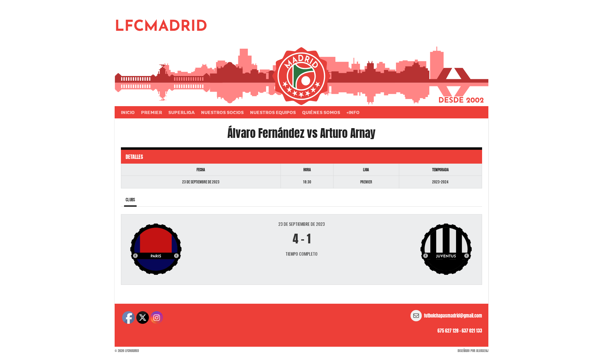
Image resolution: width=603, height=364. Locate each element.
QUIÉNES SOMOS (321, 112)
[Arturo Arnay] (417, 249)
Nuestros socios (222, 112)
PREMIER (151, 112)
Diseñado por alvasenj (473, 350)
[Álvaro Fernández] (185, 249)
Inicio (128, 112)
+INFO (353, 112)
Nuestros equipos (273, 112)
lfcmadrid (161, 27)
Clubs (130, 200)
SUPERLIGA (181, 112)
